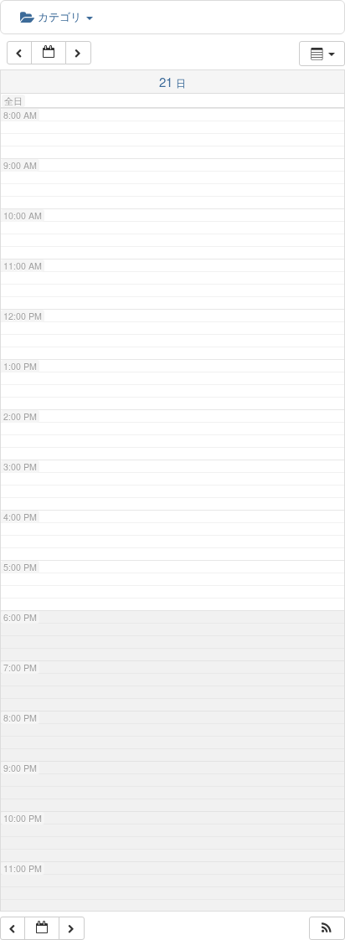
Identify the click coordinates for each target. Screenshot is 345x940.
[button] (326, 928)
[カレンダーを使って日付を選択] (48, 53)
